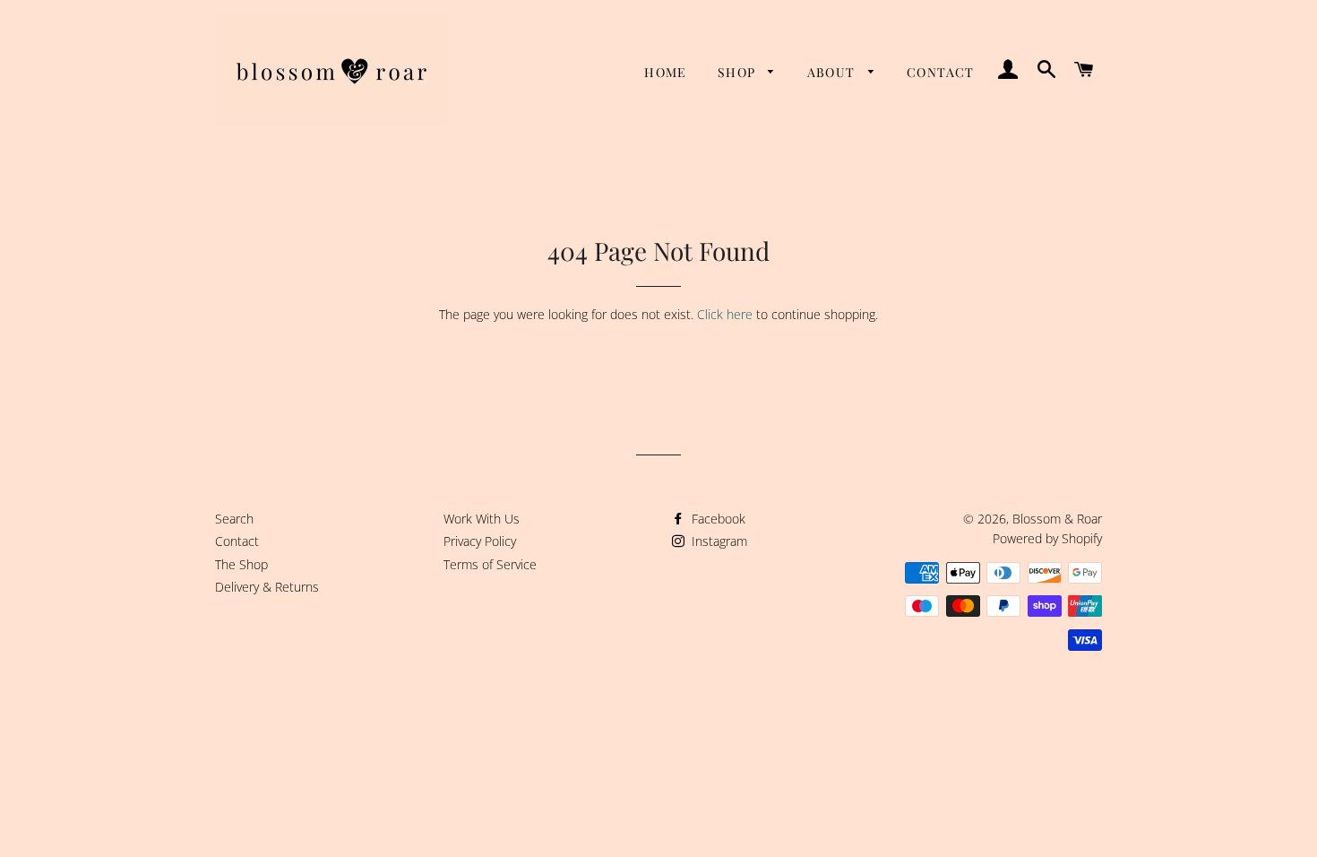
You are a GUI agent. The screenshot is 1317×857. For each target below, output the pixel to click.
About (833, 72)
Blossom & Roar (1057, 518)
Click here (725, 314)
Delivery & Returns (267, 586)
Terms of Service (490, 564)
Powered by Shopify (1047, 538)
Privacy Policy (479, 541)
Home (665, 72)
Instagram (717, 541)
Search (234, 518)
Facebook (716, 518)
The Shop (241, 564)
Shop (739, 72)
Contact (941, 72)
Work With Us (481, 518)
